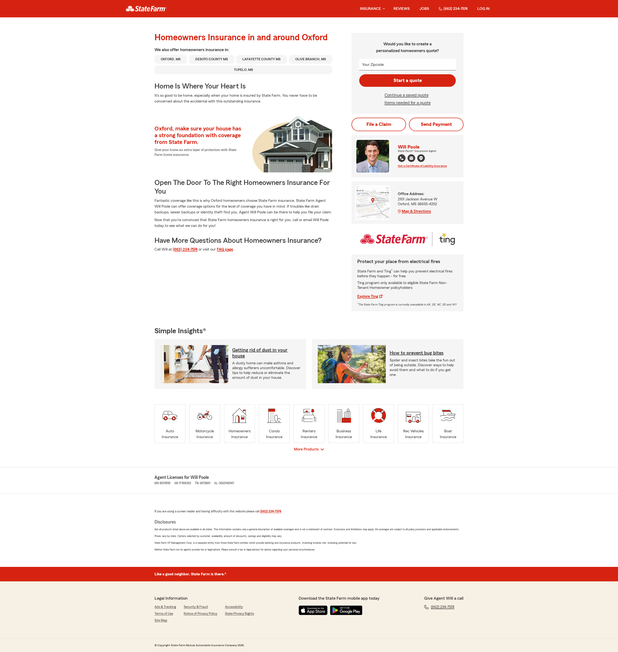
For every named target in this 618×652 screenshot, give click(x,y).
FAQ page (225, 249)
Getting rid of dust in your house (260, 353)
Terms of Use (163, 613)
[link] (146, 9)
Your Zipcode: (373, 65)
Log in (483, 9)
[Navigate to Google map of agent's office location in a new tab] (421, 158)
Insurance (370, 9)
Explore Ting (367, 296)
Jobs (424, 9)
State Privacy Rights (239, 613)
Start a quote (407, 80)
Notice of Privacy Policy (200, 613)
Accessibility (234, 607)
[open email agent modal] (411, 158)
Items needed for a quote (408, 103)
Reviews (401, 9)
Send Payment (436, 124)
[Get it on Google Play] (346, 610)
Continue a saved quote (406, 95)
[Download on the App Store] (313, 610)
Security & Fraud (196, 607)
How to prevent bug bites (416, 353)
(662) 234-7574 (455, 9)
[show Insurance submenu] (383, 8)
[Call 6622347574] (402, 158)
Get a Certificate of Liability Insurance (422, 165)
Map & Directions (416, 211)
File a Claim (378, 124)
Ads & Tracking (165, 607)
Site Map (160, 620)
